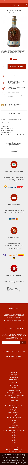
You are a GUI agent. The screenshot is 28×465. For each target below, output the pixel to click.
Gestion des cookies (14, 384)
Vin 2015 (14, 444)
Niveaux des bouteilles (14, 402)
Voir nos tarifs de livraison (13, 83)
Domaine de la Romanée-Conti (14, 417)
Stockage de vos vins (14, 379)
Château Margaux (14, 414)
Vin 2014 (14, 442)
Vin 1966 (14, 434)
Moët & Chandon (14, 410)
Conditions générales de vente (14, 392)
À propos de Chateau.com (14, 390)
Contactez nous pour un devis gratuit (15, 320)
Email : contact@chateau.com (14, 451)
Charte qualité (14, 387)
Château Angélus (14, 425)
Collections (14, 374)
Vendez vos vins (14, 400)
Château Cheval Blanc (14, 427)
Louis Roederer (14, 409)
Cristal (14, 422)
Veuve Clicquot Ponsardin (14, 412)
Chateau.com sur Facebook (14, 356)
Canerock (15, 124)
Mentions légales (14, 393)
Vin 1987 (14, 440)
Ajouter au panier (18, 66)
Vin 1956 (14, 432)
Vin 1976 (14, 435)
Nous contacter (14, 388)
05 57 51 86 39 (17, 93)
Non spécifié (10, 128)
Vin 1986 (14, 439)
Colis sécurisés (14, 397)
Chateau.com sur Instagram (14, 359)
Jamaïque (7, 122)
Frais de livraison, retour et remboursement (14, 395)
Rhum (6, 126)
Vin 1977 (14, 437)
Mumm (14, 420)
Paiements (14, 398)
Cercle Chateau (14, 385)
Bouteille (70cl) (9, 130)
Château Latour (14, 418)
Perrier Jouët (14, 407)
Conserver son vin (14, 377)
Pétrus (14, 423)
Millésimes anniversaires (14, 375)
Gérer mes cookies (20, 463)
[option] (14, 34)
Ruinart (14, 415)
